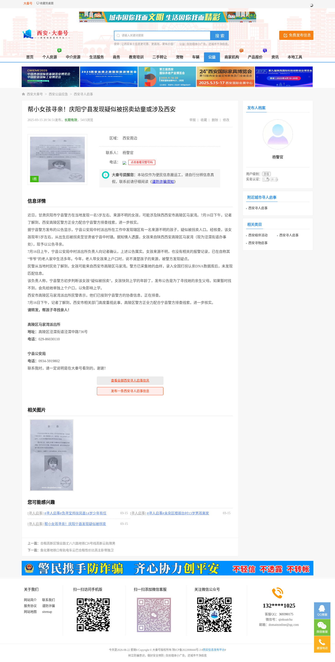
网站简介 (30, 600)
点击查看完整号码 (142, 162)
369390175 (286, 614)
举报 (192, 120)
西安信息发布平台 (214, 650)
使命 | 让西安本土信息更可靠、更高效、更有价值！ (145, 44)
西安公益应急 (58, 94)
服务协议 (30, 606)
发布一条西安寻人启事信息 (130, 391)
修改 (226, 120)
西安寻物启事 (258, 243)
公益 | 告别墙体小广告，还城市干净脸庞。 (204, 44)
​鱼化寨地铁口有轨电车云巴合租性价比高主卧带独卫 (77, 550)
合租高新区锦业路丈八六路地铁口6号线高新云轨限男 (77, 543)
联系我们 (48, 600)
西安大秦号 (35, 94)
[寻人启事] (36, 513)
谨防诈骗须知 (163, 182)
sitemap (47, 611)
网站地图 (30, 611)
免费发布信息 (300, 35)
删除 (215, 120)
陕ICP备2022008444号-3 (186, 650)
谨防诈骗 (48, 606)
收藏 (204, 120)
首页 (30, 57)
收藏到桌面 (47, 3)
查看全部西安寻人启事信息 (130, 380)
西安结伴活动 (258, 235)
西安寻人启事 (83, 94)
